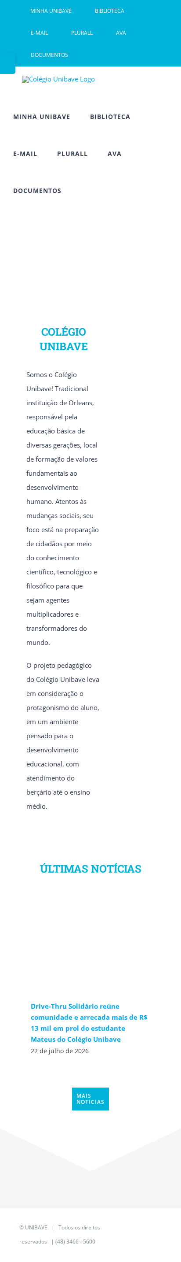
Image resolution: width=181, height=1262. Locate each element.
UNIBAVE (36, 1227)
